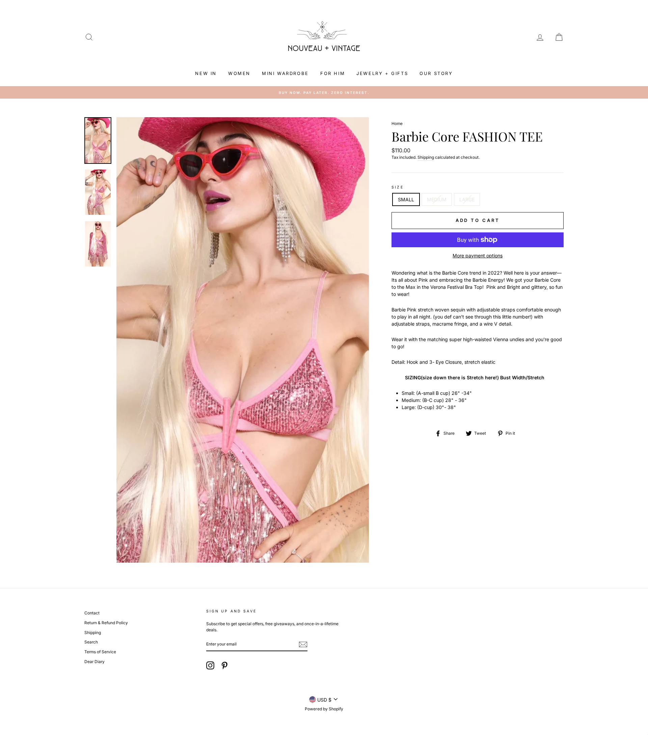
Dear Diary (94, 661)
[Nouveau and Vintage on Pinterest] (224, 665)
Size (398, 187)
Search (91, 641)
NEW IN (206, 73)
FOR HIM (332, 73)
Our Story (436, 73)
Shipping (425, 157)
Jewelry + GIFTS (382, 73)
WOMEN (239, 73)
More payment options (478, 255)
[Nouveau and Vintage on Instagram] (210, 665)
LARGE (467, 199)
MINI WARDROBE (285, 73)
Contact (92, 612)
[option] (324, 93)
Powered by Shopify (324, 708)
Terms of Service (100, 651)
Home (397, 123)
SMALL (406, 199)
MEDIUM (437, 199)
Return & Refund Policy (106, 622)
